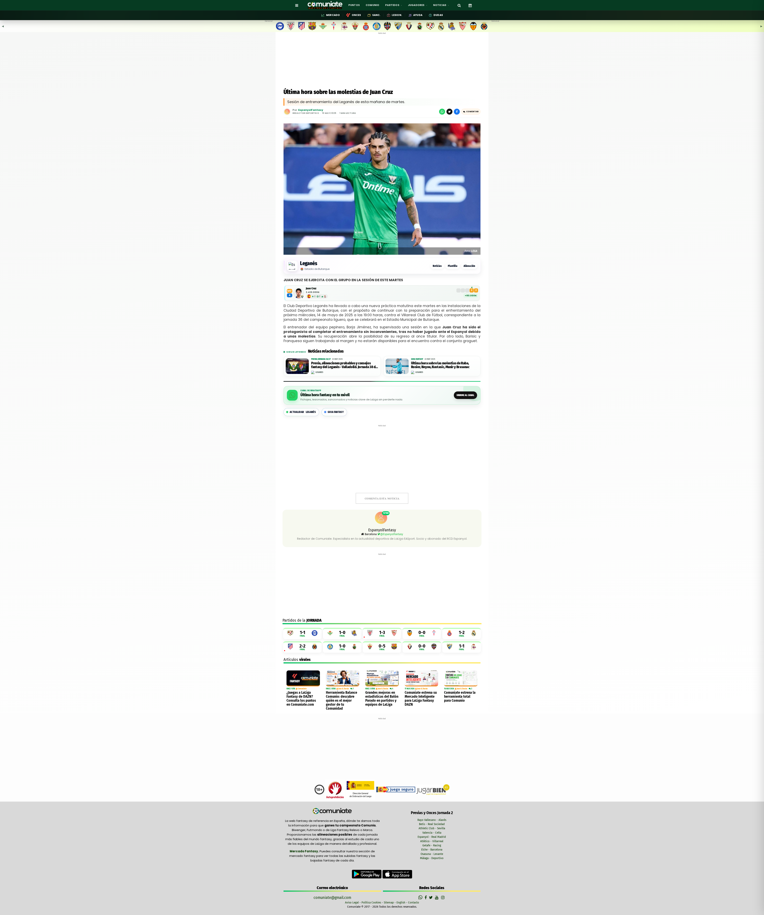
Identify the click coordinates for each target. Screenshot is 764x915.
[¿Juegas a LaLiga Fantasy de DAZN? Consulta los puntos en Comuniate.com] (303, 678)
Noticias (437, 265)
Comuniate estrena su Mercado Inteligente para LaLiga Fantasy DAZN (421, 698)
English (401, 902)
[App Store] (397, 874)
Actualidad (303, 412)
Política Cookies (371, 902)
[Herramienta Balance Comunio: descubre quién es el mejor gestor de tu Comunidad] (342, 678)
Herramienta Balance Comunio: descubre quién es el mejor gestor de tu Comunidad (341, 700)
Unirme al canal (465, 395)
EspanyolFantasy (310, 110)
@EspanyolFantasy (391, 534)
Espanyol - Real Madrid (432, 837)
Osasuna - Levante (432, 854)
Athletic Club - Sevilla (432, 828)
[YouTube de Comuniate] (437, 897)
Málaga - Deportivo (431, 858)
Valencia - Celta (431, 832)
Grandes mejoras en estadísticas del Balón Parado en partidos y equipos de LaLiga (381, 698)
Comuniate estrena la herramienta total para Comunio (460, 696)
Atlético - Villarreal (431, 841)
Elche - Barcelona (431, 849)
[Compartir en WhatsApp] (442, 112)
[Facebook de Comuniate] (426, 897)
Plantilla (452, 265)
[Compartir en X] (449, 112)
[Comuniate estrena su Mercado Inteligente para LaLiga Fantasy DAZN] (421, 678)
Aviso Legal (352, 902)
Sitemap (389, 902)
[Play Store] (367, 874)
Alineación (469, 265)
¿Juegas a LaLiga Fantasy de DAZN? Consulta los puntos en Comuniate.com (301, 698)
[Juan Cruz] (298, 293)
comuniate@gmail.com (332, 897)
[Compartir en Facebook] (457, 112)
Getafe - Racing (431, 845)
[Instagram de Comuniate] (443, 897)
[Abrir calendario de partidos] (470, 5)
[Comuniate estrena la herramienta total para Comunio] (460, 678)
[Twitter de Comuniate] (431, 897)
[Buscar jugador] (459, 5)
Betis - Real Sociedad (432, 824)
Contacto (413, 902)
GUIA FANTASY (336, 412)
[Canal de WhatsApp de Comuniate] (421, 897)
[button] (470, 112)
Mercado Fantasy (304, 851)
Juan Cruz (311, 288)
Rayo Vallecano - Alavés (431, 820)
